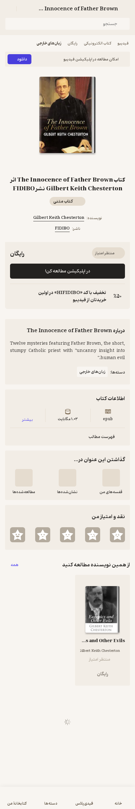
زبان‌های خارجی (49, 43)
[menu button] (8, 8)
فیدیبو (123, 43)
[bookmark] (75, 164)
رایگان (73, 43)
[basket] (24, 8)
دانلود (22, 59)
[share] (60, 164)
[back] (126, 8)
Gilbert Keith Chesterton (58, 217)
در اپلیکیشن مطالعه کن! (67, 271)
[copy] (15, 296)
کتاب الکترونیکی (97, 43)
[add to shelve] (111, 478)
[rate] (117, 534)
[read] (24, 478)
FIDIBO (62, 228)
